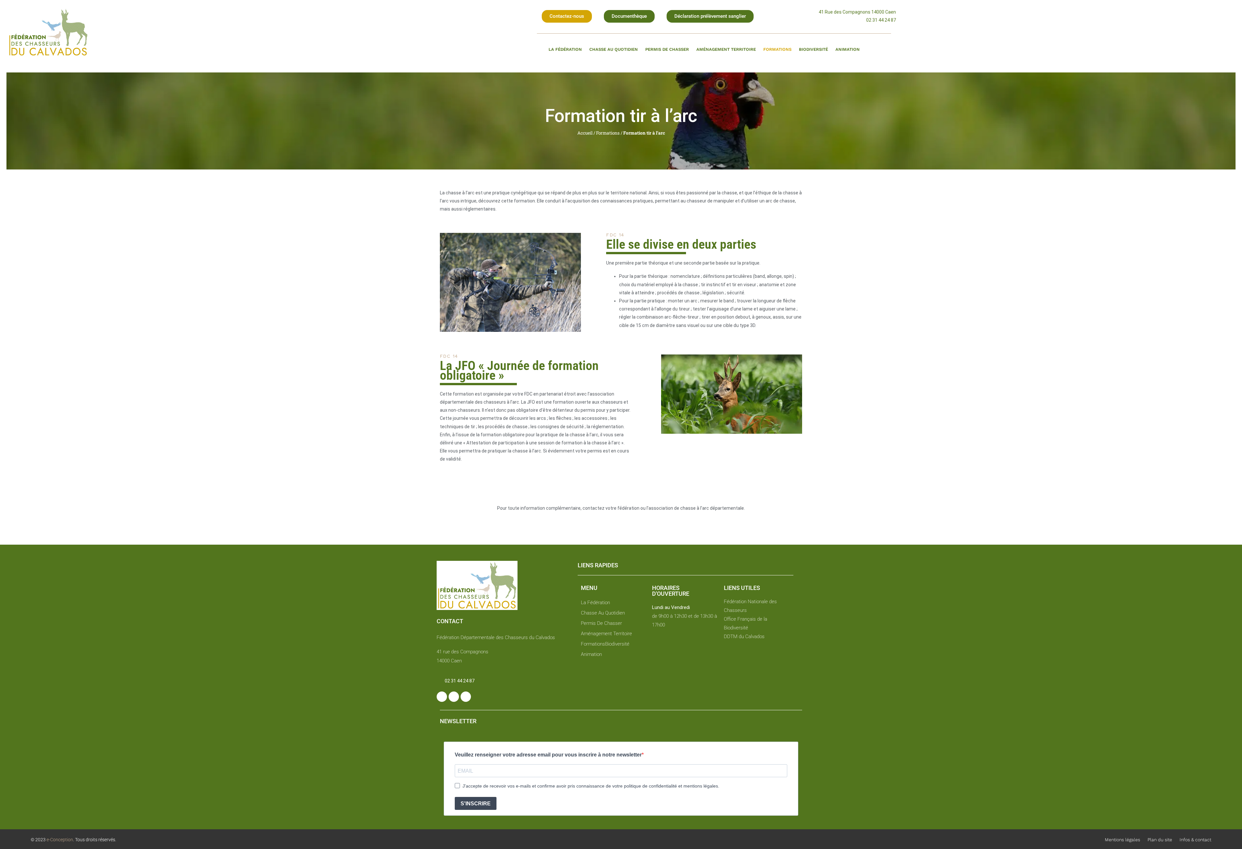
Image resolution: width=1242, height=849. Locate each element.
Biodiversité (813, 49)
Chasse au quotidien (613, 49)
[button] (567, 16)
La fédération (565, 49)
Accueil (585, 133)
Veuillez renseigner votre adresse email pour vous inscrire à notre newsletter (548, 754)
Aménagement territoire (726, 49)
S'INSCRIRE (476, 803)
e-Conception (59, 839)
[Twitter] (454, 696)
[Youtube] (466, 696)
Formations (777, 49)
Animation (847, 49)
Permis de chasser (667, 49)
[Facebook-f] (442, 696)
